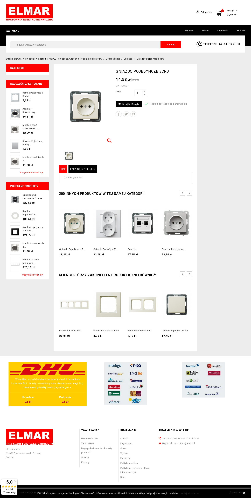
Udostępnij (119, 114)
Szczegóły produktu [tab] (83, 169)
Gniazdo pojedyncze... (173, 249)
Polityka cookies (129, 463)
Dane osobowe (89, 438)
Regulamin (222, 30)
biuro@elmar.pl (187, 443)
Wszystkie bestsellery (31, 172)
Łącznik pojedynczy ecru (175, 330)
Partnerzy (125, 458)
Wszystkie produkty (32, 274)
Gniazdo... (133, 249)
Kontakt (241, 30)
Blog (122, 477)
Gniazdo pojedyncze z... (72, 249)
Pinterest (133, 114)
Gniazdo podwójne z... (105, 249)
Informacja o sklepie (174, 430)
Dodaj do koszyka (129, 104)
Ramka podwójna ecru (139, 330)
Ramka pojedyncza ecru (106, 330)
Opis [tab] (63, 169)
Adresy (85, 457)
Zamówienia (87, 443)
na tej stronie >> (189, 493)
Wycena (189, 30)
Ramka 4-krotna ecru (70, 330)
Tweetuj (126, 114)
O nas (205, 30)
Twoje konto (90, 430)
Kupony (85, 462)
